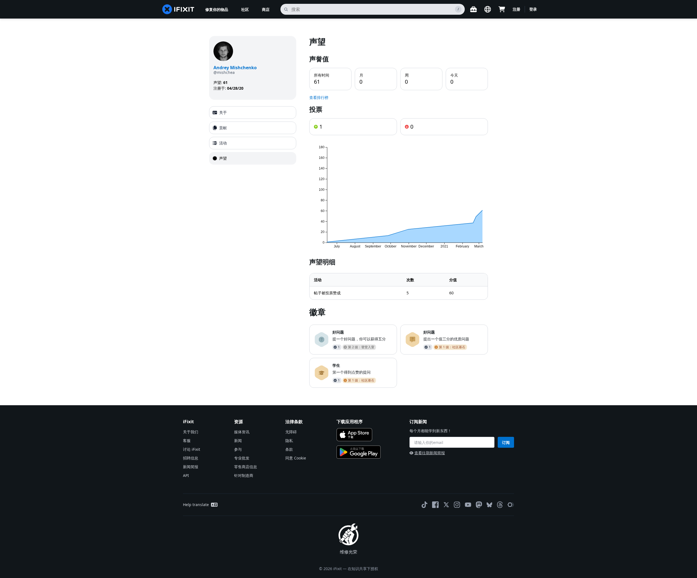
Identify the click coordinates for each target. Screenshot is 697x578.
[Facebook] (435, 504)
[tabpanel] (398, 212)
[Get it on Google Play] (359, 452)
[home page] (178, 9)
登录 (533, 9)
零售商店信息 (245, 466)
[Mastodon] (479, 504)
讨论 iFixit (191, 449)
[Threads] (500, 504)
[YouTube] (468, 504)
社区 (245, 9)
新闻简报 (190, 466)
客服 (187, 440)
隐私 (289, 440)
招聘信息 (190, 458)
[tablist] (253, 135)
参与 (238, 449)
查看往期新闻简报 (429, 452)
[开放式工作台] (473, 9)
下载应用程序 (350, 422)
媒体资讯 (241, 431)
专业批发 (241, 458)
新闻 (238, 440)
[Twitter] (446, 504)
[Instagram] (457, 504)
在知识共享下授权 (363, 568)
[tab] (252, 112)
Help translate (196, 504)
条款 (289, 449)
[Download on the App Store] (354, 434)
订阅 (506, 442)
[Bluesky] (489, 505)
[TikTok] (424, 504)
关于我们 (190, 431)
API (186, 475)
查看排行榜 (318, 97)
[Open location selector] (487, 9)
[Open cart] (501, 9)
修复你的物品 (216, 9)
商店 (266, 9)
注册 (516, 9)
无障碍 (291, 431)
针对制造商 (243, 475)
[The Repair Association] (511, 504)
